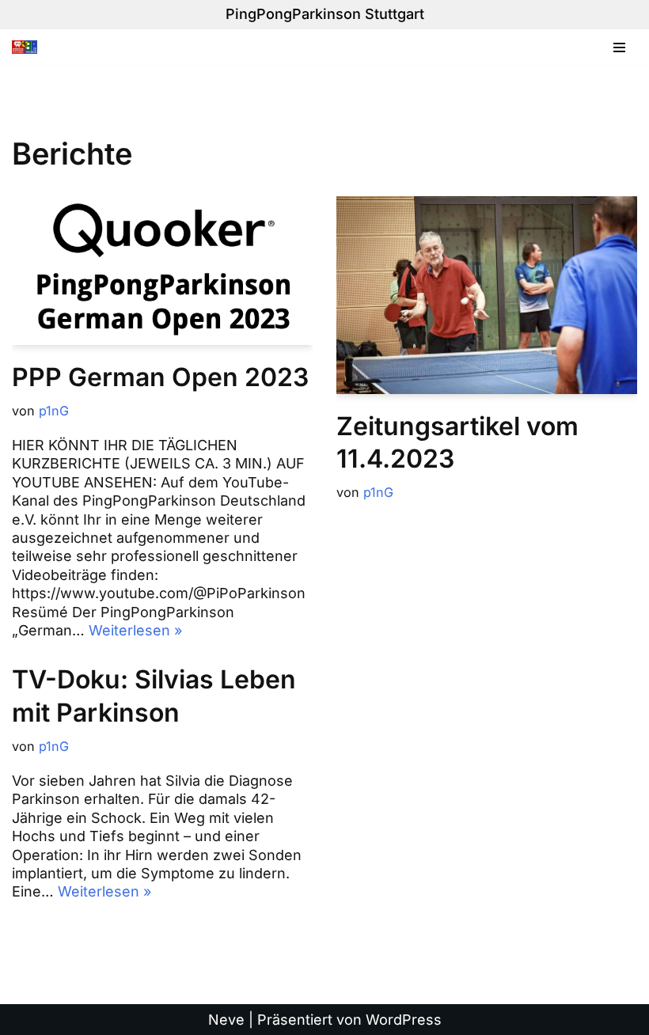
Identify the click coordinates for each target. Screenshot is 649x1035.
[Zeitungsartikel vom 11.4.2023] (486, 295)
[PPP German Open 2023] (162, 270)
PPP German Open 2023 (160, 377)
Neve (226, 1019)
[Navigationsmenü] (619, 47)
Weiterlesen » (135, 630)
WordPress (404, 1019)
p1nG (54, 411)
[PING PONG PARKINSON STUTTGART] (28, 47)
